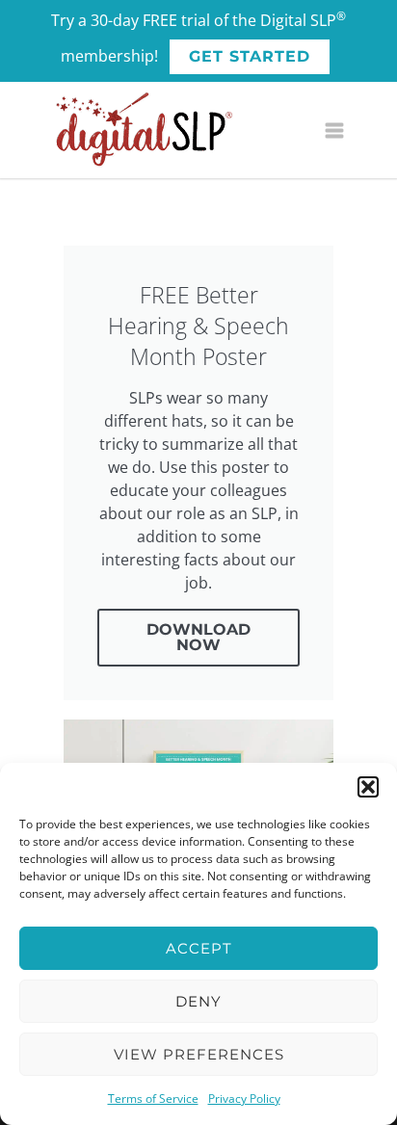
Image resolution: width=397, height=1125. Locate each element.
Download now (198, 637)
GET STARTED (249, 56)
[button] (368, 787)
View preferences (199, 1054)
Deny (198, 1001)
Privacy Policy (244, 1098)
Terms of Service (153, 1098)
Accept (199, 948)
